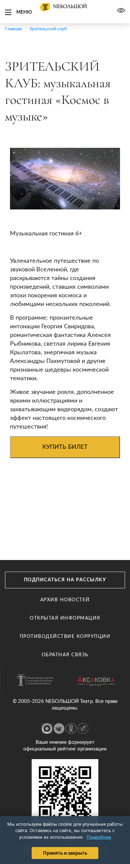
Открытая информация (65, 618)
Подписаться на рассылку (65, 580)
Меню (24, 12)
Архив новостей (65, 600)
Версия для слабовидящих (121, 10)
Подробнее (99, 837)
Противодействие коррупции (65, 636)
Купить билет (65, 447)
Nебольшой (70, 6)
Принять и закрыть (65, 853)
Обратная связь (65, 655)
